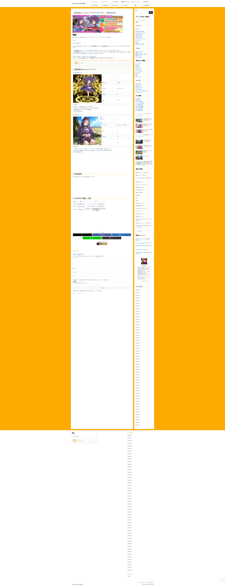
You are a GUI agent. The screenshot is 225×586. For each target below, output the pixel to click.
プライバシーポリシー (143, 582)
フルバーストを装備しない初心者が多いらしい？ (144, 178)
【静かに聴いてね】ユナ (140, 213)
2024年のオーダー (138, 86)
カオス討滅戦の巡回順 (139, 106)
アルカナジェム (88, 56)
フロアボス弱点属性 (139, 101)
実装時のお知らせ (138, 37)
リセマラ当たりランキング (140, 32)
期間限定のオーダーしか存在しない (142, 172)
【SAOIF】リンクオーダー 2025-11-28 (143, 223)
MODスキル (137, 66)
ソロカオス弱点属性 (139, 107)
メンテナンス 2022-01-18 (140, 242)
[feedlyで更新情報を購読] (103, 244)
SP (104, 94)
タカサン (148, 242)
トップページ (137, 28)
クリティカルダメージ (106, 50)
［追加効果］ (75, 109)
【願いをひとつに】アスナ (140, 203)
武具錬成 (137, 73)
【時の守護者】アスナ (140, 205)
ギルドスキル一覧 (138, 57)
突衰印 (137, 200)
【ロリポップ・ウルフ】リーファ (142, 184)
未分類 (75, 34)
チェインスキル (138, 72)
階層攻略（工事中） (139, 34)
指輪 (136, 75)
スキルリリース (138, 76)
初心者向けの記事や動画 (139, 31)
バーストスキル (138, 63)
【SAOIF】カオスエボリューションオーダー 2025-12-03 (144, 220)
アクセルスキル (138, 69)
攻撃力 (105, 148)
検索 (136, 10)
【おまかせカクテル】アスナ (141, 208)
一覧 (136, 29)
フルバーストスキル (139, 70)
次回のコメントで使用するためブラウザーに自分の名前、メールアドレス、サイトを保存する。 (91, 279)
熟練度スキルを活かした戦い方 (141, 54)
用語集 (136, 41)
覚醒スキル (137, 65)
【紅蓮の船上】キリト (140, 181)
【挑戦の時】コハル (139, 216)
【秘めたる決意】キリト (140, 192)
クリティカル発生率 (81, 53)
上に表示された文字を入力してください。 (80, 282)
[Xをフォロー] (98, 244)
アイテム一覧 (137, 40)
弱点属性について (138, 100)
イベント (74, 40)
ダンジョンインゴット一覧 (140, 38)
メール (74, 272)
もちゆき (144, 265)
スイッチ (83, 109)
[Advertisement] (102, 163)
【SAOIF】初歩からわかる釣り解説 (141, 245)
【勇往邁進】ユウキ (95, 46)
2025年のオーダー (138, 84)
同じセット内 (82, 148)
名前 (74, 268)
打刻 (136, 197)
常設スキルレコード (139, 92)
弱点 (75, 108)
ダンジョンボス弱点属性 (139, 103)
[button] (111, 238)
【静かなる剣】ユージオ (140, 189)
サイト (74, 276)
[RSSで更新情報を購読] (106, 244)
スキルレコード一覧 (139, 51)
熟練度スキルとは (138, 52)
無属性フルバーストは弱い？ (141, 175)
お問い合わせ (150, 582)
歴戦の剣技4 (138, 195)
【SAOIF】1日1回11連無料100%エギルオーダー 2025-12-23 (144, 226)
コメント (75, 257)
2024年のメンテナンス (139, 43)
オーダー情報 (137, 83)
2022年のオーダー (138, 89)
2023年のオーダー (138, 87)
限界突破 (78, 111)
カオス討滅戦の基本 (139, 104)
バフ (115, 50)
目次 (79, 63)
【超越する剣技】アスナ (140, 187)
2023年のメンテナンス (139, 44)
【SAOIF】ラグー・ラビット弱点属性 (142, 238)
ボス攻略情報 (137, 98)
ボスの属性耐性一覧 (139, 110)
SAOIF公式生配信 (138, 35)
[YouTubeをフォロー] (100, 244)
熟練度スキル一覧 (138, 55)
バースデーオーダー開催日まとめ (141, 90)
